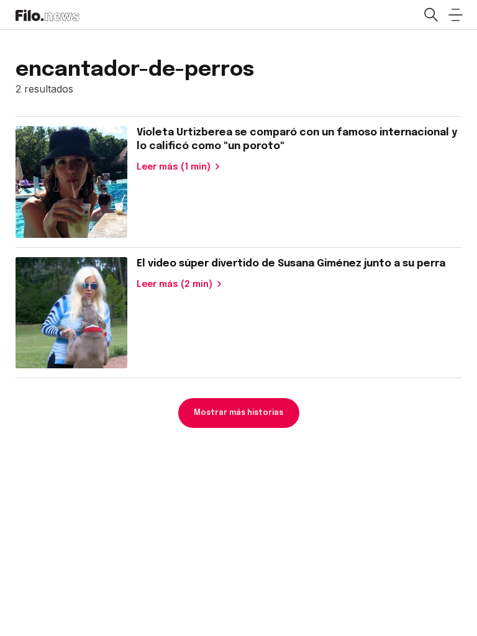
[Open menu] (455, 14)
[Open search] (430, 14)
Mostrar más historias (238, 413)
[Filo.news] (48, 14)
